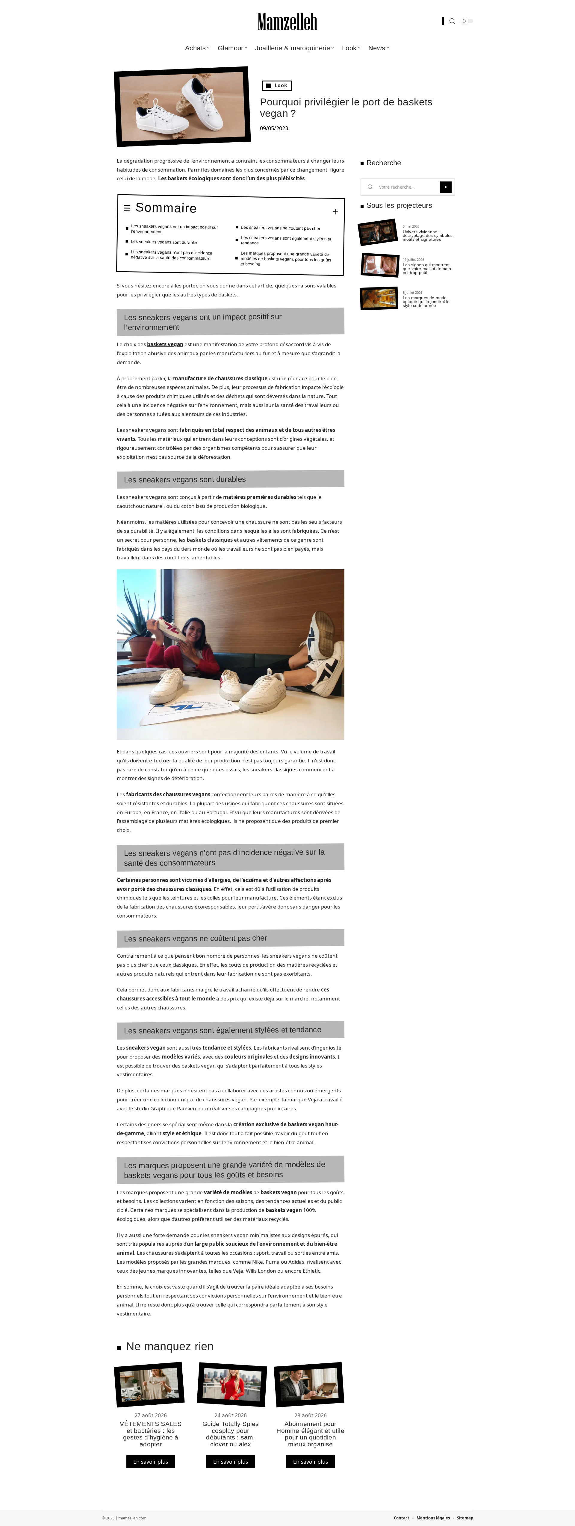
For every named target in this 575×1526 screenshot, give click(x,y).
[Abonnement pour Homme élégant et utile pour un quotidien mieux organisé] (309, 1384)
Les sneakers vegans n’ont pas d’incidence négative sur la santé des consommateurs (172, 255)
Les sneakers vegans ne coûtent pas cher (280, 228)
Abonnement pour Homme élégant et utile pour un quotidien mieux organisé (310, 1433)
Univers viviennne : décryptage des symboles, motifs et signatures (428, 235)
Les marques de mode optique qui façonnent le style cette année (426, 301)
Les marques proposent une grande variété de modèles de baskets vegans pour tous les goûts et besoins (285, 258)
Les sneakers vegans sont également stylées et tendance (286, 240)
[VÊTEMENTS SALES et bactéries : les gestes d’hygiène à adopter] (149, 1385)
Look (281, 85)
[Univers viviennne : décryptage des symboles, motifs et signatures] (378, 232)
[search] (452, 21)
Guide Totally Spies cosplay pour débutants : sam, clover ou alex (230, 1433)
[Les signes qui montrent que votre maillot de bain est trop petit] (380, 265)
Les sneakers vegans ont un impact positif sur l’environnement (174, 228)
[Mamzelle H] (287, 21)
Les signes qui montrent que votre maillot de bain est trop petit (427, 268)
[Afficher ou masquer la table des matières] (267, 211)
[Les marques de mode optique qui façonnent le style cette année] (379, 298)
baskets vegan (165, 344)
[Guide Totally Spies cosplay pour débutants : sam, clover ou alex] (232, 1384)
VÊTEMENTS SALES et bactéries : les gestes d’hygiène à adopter (150, 1433)
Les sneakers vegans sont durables (164, 242)
